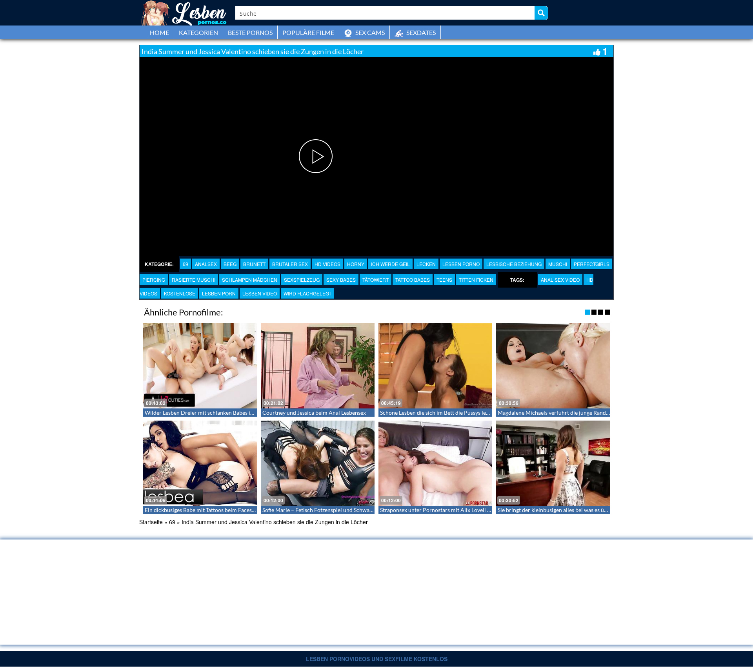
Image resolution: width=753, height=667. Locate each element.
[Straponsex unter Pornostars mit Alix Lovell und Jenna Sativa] (435, 463)
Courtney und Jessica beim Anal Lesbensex (314, 412)
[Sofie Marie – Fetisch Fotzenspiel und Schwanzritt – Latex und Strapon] (318, 463)
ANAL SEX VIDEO (560, 279)
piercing (153, 279)
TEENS (444, 279)
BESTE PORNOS (250, 32)
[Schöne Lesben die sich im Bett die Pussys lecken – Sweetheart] (435, 365)
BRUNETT (254, 264)
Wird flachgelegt (307, 293)
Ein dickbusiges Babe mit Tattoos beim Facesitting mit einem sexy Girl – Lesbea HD (244, 510)
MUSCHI (557, 264)
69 (185, 264)
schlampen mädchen (249, 279)
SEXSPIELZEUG (302, 279)
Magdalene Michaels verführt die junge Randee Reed (561, 412)
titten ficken (476, 279)
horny (355, 264)
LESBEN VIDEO (259, 293)
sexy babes (341, 279)
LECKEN (426, 264)
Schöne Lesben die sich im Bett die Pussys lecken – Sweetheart (455, 412)
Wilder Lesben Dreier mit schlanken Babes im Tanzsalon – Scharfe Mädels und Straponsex (253, 412)
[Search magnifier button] (541, 13)
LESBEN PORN (219, 293)
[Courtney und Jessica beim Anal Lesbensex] (318, 365)
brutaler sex (290, 264)
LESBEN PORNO (461, 264)
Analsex (206, 264)
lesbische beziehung (514, 264)
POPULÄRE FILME (308, 32)
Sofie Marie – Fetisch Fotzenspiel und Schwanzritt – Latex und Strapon (347, 510)
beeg (230, 264)
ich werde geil (390, 264)
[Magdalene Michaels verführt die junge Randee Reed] (553, 365)
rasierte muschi (193, 279)
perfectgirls (591, 264)
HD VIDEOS (327, 264)
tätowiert (375, 279)
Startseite (151, 522)
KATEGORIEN (198, 32)
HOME (159, 32)
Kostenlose (179, 293)
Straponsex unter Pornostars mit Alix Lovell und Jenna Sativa (453, 510)
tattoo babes (412, 279)
